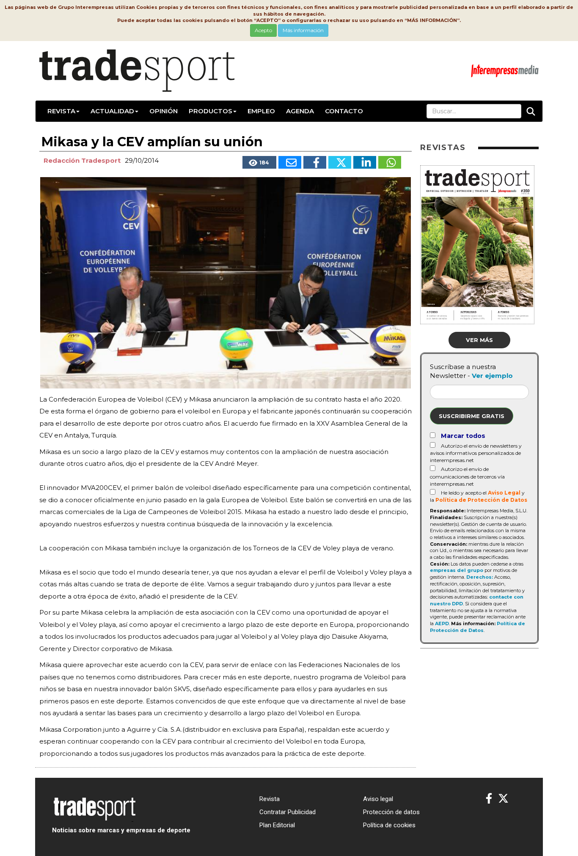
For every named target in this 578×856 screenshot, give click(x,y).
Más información (303, 30)
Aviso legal (378, 799)
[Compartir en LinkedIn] (364, 162)
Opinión (163, 111)
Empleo (261, 111)
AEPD (442, 623)
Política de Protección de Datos (481, 500)
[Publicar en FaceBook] (314, 162)
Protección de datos (391, 812)
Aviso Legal (504, 493)
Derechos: (479, 577)
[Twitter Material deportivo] (503, 798)
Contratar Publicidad (287, 812)
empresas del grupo (456, 570)
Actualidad (112, 111)
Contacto (344, 111)
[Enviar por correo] (289, 162)
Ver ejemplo (492, 376)
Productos (210, 111)
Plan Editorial (277, 825)
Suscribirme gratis (471, 416)
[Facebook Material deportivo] (489, 798)
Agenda (300, 111)
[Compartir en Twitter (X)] (339, 162)
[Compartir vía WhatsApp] (389, 162)
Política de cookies (389, 825)
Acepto (263, 30)
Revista (61, 111)
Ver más (479, 339)
